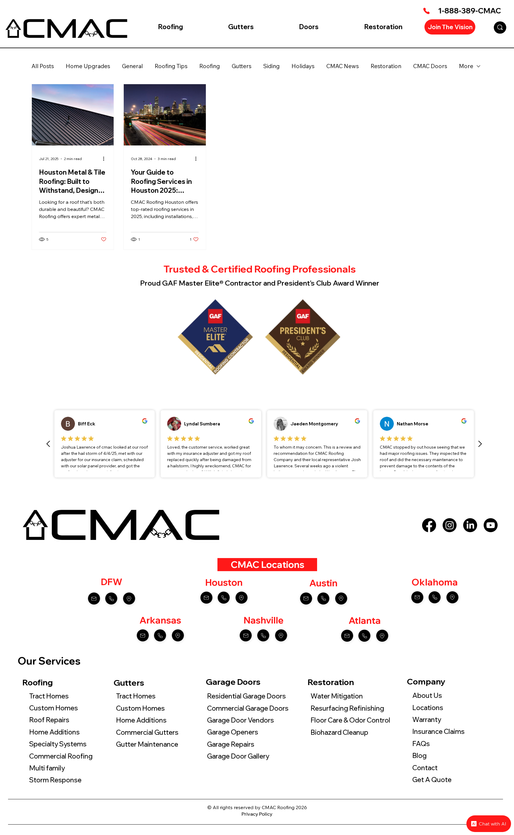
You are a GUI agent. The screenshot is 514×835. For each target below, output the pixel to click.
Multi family (47, 768)
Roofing (209, 66)
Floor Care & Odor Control (351, 720)
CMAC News (342, 66)
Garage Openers (232, 732)
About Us (427, 695)
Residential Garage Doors (246, 696)
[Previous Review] (48, 444)
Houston (224, 582)
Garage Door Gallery (238, 756)
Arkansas (160, 620)
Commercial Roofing (61, 756)
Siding (271, 66)
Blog (419, 755)
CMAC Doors (430, 66)
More (466, 66)
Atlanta (365, 620)
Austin (323, 583)
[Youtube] (491, 525)
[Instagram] (450, 525)
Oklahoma (435, 582)
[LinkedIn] (470, 525)
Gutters (241, 66)
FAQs (421, 743)
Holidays (303, 66)
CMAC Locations (267, 564)
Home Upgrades (88, 66)
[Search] (500, 27)
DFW (111, 582)
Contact (425, 767)
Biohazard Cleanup (339, 732)
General (132, 66)
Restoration (386, 66)
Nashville (263, 620)
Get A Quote (432, 779)
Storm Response (55, 780)
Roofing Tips (171, 66)
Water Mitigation (337, 696)
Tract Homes (49, 696)
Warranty (426, 719)
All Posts (43, 66)
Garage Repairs (230, 744)
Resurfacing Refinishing (347, 708)
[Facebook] (429, 525)
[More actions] (105, 158)
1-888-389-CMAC (469, 10)
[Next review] (480, 444)
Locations (427, 707)
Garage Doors (233, 681)
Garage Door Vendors (240, 720)
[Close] (94, 598)
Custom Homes (53, 708)
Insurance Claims (438, 731)
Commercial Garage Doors (248, 708)
